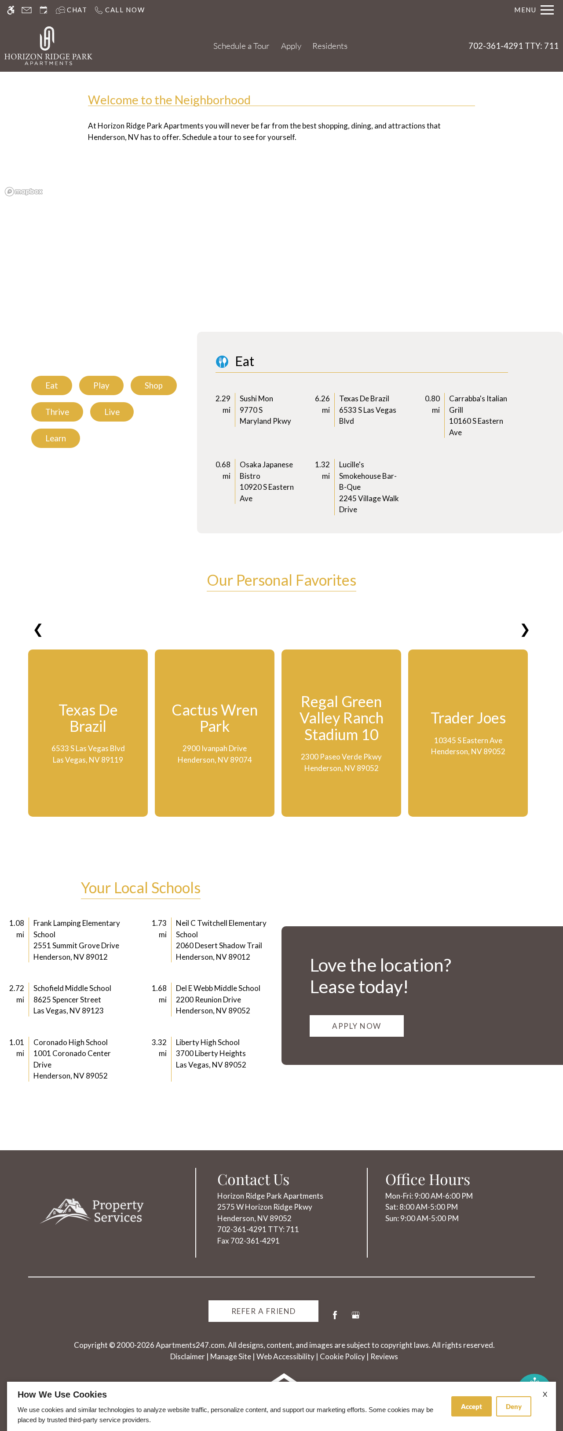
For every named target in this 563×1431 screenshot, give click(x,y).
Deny (514, 1406)
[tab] (51, 385)
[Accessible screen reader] (10, 10)
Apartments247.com (190, 1345)
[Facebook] (335, 1318)
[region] (281, 259)
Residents (329, 45)
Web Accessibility (285, 1356)
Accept (471, 1406)
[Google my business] (355, 1318)
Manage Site (230, 1356)
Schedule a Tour (241, 45)
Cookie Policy (342, 1356)
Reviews (384, 1356)
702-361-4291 (513, 46)
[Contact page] (26, 10)
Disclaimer (187, 1356)
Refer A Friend (263, 1311)
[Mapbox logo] (23, 192)
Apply (291, 45)
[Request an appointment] (43, 10)
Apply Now (356, 1026)
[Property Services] (92, 1211)
